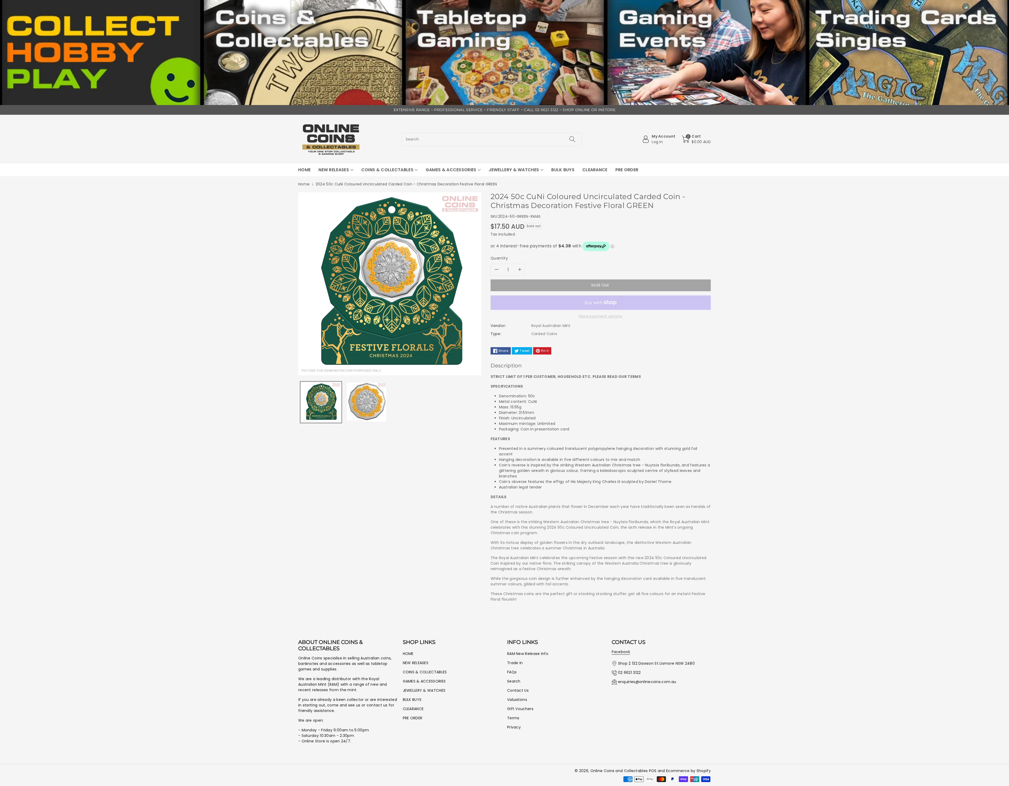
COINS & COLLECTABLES (425, 672)
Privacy (514, 727)
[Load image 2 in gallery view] (366, 402)
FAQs (512, 672)
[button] (696, 139)
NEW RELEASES (416, 662)
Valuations (517, 699)
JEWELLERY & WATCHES (424, 690)
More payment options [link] (600, 316)
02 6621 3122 (629, 672)
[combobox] (492, 139)
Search (514, 681)
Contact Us (518, 690)
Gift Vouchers (520, 708)
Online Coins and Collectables (619, 770)
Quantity (499, 258)
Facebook (621, 651)
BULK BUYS (412, 699)
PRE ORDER (413, 718)
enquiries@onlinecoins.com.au (647, 681)
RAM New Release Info (527, 653)
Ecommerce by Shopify (688, 770)
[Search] (572, 139)
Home (304, 184)
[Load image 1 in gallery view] (321, 402)
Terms (513, 718)
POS (653, 770)
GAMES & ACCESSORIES (424, 681)
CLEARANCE (413, 708)
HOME (408, 653)
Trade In (515, 662)
